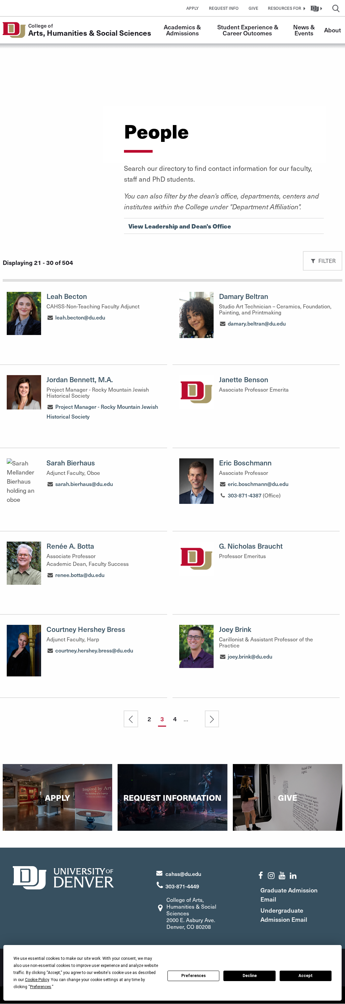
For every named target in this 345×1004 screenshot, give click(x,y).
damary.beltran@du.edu (257, 323)
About (332, 30)
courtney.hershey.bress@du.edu (94, 650)
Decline (250, 975)
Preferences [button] (40, 986)
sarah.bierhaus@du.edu (84, 483)
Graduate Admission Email (289, 894)
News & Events (304, 30)
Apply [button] (192, 8)
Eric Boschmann (245, 462)
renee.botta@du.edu (79, 574)
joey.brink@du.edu (250, 656)
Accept (306, 975)
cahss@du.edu (183, 873)
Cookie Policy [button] (37, 979)
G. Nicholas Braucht (251, 546)
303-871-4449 (182, 886)
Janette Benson (243, 379)
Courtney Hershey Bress (85, 629)
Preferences (193, 975)
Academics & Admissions (183, 30)
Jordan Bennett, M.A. (79, 379)
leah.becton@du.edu (80, 317)
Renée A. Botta (70, 546)
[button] (285, 8)
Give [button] (253, 8)
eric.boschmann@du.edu (258, 483)
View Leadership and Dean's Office (179, 226)
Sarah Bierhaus (70, 462)
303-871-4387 (244, 495)
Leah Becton (66, 296)
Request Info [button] (224, 8)
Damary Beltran (243, 296)
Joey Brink (235, 629)
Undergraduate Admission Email (283, 914)
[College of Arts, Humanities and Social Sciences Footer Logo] (63, 877)
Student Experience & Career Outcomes (248, 30)
